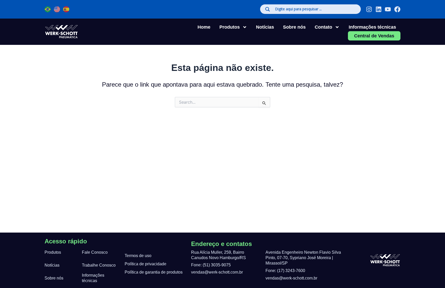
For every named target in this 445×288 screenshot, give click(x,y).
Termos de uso (138, 255)
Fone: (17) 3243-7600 (285, 270)
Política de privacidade (145, 264)
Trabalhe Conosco (99, 265)
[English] (57, 9)
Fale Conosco (95, 252)
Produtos (53, 252)
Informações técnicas (372, 27)
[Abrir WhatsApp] (13, 275)
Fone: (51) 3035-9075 (211, 265)
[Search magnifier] (267, 9)
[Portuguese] (48, 9)
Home (204, 27)
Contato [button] (323, 27)
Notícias (265, 27)
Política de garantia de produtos (154, 272)
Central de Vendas (374, 35)
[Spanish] (66, 9)
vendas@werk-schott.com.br (217, 272)
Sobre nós (294, 27)
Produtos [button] (229, 27)
